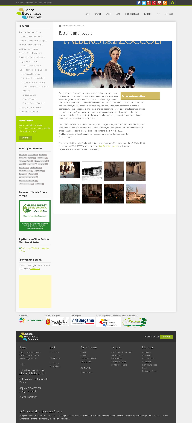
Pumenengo (24, 419)
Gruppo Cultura (29, 95)
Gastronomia (117, 355)
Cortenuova (86, 416)
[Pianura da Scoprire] (134, 327)
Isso (135, 416)
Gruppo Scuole (29, 99)
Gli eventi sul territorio (30, 74)
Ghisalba (43, 164)
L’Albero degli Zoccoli (27, 359)
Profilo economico (119, 365)
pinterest (154, 3)
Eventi (108, 13)
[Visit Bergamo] (83, 324)
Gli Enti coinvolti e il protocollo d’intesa (33, 380)
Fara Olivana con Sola (106, 416)
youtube (159, 3)
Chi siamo (146, 352)
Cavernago (42, 158)
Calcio (43, 154)
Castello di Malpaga (27, 158)
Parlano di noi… (148, 359)
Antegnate (23, 416)
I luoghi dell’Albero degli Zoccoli (33, 70)
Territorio (147, 13)
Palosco (23, 174)
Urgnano (40, 184)
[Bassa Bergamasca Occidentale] (108, 326)
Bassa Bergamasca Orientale (54, 335)
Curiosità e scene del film (30, 107)
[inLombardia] (31, 323)
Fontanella (32, 164)
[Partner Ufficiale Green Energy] (35, 231)
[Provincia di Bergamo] (57, 325)
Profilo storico (117, 359)
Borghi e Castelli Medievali (30, 53)
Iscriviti (25, 138)
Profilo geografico (118, 362)
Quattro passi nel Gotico (31, 36)
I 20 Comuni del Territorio (121, 352)
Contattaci (146, 362)
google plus (149, 3)
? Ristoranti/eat (87, 373)
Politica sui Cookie (149, 371)
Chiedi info (35, 268)
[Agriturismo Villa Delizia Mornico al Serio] (35, 251)
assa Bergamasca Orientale (44, 14)
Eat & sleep (169, 13)
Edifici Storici (86, 362)
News (118, 13)
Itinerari (98, 13)
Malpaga (24, 167)
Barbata (31, 416)
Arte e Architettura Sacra (30, 32)
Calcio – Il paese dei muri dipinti (33, 40)
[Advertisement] (35, 291)
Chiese (83, 355)
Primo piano (55, 366)
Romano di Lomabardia (28, 177)
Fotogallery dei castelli (31, 66)
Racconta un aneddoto (29, 111)
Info (158, 13)
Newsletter (146, 355)
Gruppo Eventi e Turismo (33, 103)
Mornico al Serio (26, 171)
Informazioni (148, 347)
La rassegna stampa (28, 396)
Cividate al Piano (26, 161)
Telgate (52, 419)
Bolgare (23, 154)
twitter (144, 3)
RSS (165, 3)
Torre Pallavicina (26, 184)
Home (87, 13)
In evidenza (54, 352)
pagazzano (39, 171)
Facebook (138, 3)
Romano (33, 174)
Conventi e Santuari (88, 359)
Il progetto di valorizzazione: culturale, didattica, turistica (32, 372)
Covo (22, 164)
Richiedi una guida (149, 365)
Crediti (144, 368)
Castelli (83, 352)
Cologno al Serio (41, 161)
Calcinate (33, 154)
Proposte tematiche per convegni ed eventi (30, 389)
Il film (22, 364)
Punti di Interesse (132, 13)
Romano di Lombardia (28, 181)
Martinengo (36, 167)
